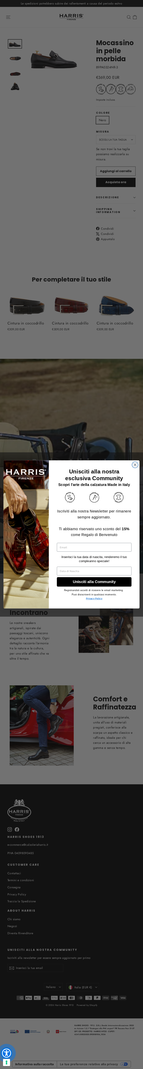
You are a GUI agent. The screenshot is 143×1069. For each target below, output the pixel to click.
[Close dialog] (135, 465)
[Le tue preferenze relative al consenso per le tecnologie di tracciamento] (6, 1062)
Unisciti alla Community (94, 582)
